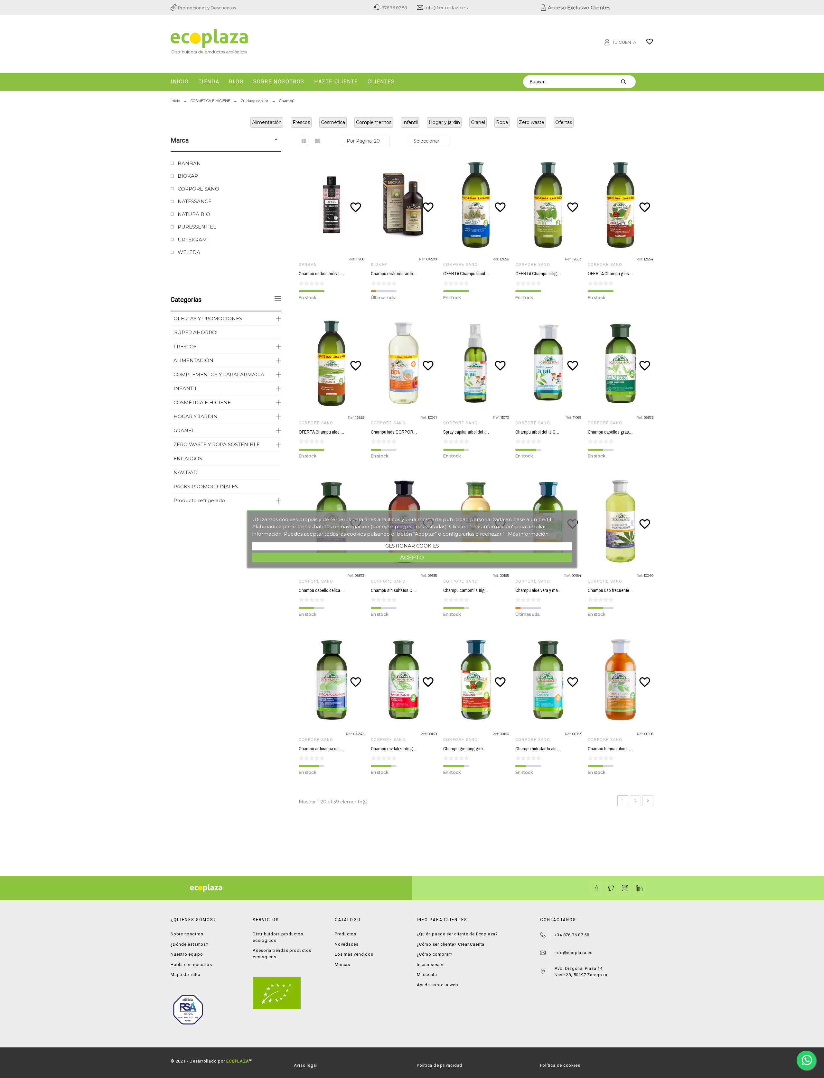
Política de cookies (560, 1065)
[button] (276, 140)
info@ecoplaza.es (445, 8)
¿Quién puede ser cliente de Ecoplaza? (457, 934)
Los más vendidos (354, 954)
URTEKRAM (192, 240)
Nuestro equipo (187, 954)
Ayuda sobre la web (437, 984)
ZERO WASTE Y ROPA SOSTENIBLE (216, 444)
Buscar (628, 81)
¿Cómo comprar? (435, 954)
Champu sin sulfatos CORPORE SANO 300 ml (413, 590)
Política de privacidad (439, 1065)
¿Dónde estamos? (190, 944)
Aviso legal (305, 1065)
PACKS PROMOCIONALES (205, 486)
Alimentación (267, 122)
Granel (478, 122)
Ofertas (563, 122)
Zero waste (531, 122)
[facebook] (597, 888)
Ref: (352, 259)
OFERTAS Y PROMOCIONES (207, 318)
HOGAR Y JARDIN (195, 416)
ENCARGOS (187, 458)
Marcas (342, 964)
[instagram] (625, 888)
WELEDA (189, 252)
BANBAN (189, 163)
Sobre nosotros (187, 934)
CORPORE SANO (198, 189)
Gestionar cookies (412, 546)
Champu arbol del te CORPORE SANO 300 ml (556, 432)
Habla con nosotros (191, 964)
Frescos (301, 122)
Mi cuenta (427, 974)
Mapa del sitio (186, 974)
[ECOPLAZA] (248, 43)
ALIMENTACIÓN (193, 360)
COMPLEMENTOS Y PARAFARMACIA (218, 374)
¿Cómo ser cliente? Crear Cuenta (450, 944)
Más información (528, 533)
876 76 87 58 (393, 7)
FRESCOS (185, 346)
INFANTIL (185, 388)
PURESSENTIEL (197, 227)
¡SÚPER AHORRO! (195, 332)
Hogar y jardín (444, 122)
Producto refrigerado (199, 500)
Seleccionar (426, 141)
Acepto (412, 557)
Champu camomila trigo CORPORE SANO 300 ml (488, 590)
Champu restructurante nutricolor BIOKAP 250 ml (415, 273)
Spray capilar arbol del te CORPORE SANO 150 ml (488, 432)
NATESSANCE (194, 201)
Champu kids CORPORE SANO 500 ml (406, 432)
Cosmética (333, 122)
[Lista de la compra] (649, 43)
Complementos (373, 122)
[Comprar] (332, 205)
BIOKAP (188, 176)
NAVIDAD (185, 472)
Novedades (347, 944)
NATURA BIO (194, 214)
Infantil (410, 122)
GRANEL (183, 430)
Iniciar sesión (431, 964)
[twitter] (611, 888)
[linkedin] (639, 888)
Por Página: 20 (363, 141)
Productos (345, 934)
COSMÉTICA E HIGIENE (202, 402)
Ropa (502, 122)
